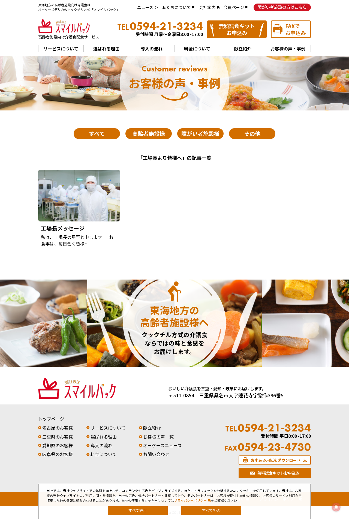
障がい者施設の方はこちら (282, 7)
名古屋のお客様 (57, 428)
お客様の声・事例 (287, 48)
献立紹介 (242, 48)
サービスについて (60, 48)
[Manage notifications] (336, 507)
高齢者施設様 (148, 133)
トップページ (51, 418)
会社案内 (207, 7)
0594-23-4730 (268, 447)
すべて (97, 133)
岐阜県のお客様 (57, 454)
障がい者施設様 (200, 133)
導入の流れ (152, 48)
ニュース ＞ (147, 7)
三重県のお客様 (57, 437)
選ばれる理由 (106, 48)
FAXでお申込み (295, 29)
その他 (252, 133)
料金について (197, 48)
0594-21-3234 (160, 26)
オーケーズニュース (162, 445)
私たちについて (176, 7)
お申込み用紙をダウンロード (275, 460)
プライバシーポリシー (190, 500)
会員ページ (234, 7)
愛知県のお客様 (57, 445)
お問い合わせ (156, 454)
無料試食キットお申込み (237, 29)
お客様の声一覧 (158, 437)
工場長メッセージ (63, 228)
